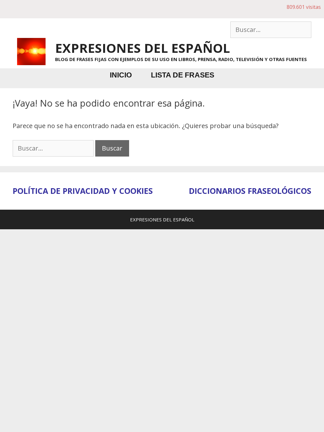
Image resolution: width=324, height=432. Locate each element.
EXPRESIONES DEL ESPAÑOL (142, 48)
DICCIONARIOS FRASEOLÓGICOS (250, 190)
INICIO (121, 75)
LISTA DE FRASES (182, 75)
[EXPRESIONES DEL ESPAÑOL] (31, 50)
